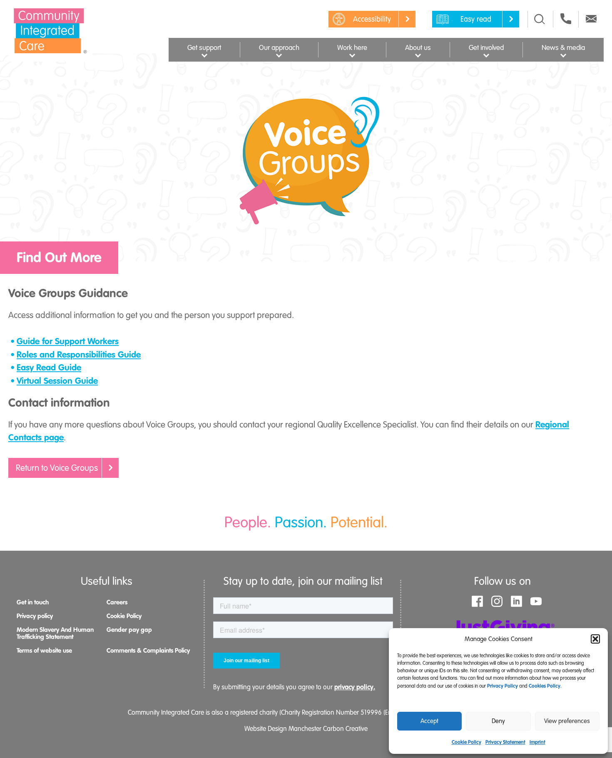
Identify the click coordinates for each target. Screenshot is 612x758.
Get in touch (33, 602)
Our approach (279, 47)
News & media (563, 47)
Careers (117, 602)
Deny (498, 721)
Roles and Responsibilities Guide (79, 354)
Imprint (537, 742)
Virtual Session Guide (57, 381)
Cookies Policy (544, 686)
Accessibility (372, 19)
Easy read (475, 19)
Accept (429, 721)
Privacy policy (35, 616)
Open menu (204, 54)
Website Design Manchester (282, 729)
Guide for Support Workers (68, 341)
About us (418, 47)
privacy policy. (354, 687)
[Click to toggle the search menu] (539, 19)
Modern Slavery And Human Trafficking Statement (55, 633)
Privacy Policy (502, 686)
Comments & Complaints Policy (148, 650)
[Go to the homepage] (50, 30)
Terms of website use (44, 650)
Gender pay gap (129, 630)
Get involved (486, 47)
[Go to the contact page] (565, 18)
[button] (595, 639)
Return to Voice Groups (57, 467)
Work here (352, 47)
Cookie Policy (466, 742)
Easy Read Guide (49, 367)
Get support (204, 47)
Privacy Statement (505, 742)
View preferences (567, 721)
